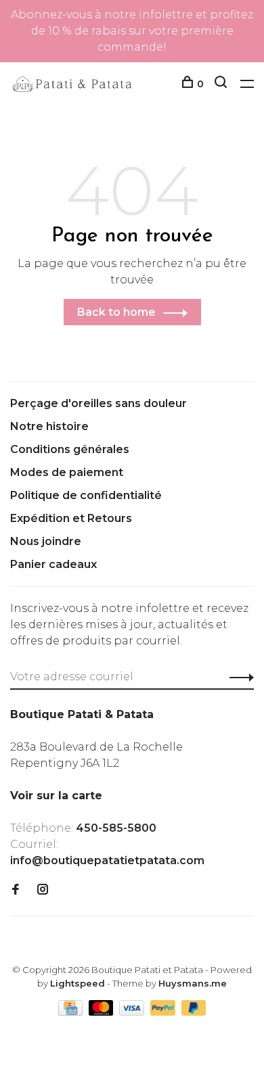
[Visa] (133, 1012)
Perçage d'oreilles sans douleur (98, 403)
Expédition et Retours (71, 518)
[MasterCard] (102, 1012)
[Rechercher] (222, 84)
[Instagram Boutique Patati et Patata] (42, 890)
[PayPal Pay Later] (193, 1012)
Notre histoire (49, 426)
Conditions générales (69, 449)
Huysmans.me (192, 983)
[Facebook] (15, 890)
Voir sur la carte (56, 795)
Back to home (116, 312)
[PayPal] (164, 1012)
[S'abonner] (238, 677)
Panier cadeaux (53, 564)
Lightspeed (77, 983)
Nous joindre (45, 541)
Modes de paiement (66, 472)
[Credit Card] (71, 1012)
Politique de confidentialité (86, 495)
